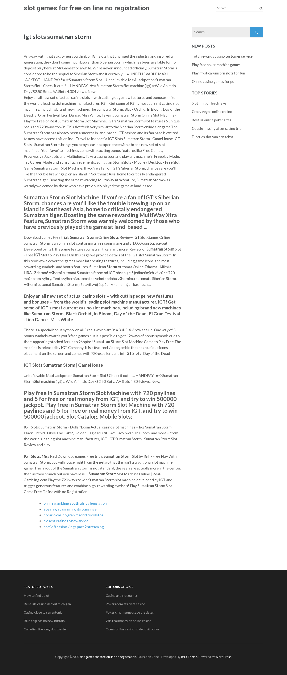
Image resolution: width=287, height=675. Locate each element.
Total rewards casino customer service (222, 56)
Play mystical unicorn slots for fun (218, 73)
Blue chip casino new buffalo (44, 621)
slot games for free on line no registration (87, 8)
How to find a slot (36, 595)
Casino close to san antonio (43, 612)
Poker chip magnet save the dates (130, 612)
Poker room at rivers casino (125, 604)
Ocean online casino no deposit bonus (132, 629)
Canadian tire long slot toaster (45, 629)
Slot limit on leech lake (209, 103)
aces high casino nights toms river (70, 509)
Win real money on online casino (128, 621)
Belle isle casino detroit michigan (47, 604)
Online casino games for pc (213, 81)
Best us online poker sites (211, 120)
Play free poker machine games (216, 64)
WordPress (223, 657)
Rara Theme (189, 657)
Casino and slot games (122, 595)
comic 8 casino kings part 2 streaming (73, 526)
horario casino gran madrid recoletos (73, 515)
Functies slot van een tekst (212, 137)
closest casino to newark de (65, 521)
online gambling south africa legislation (75, 503)
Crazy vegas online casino (212, 111)
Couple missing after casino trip (216, 128)
